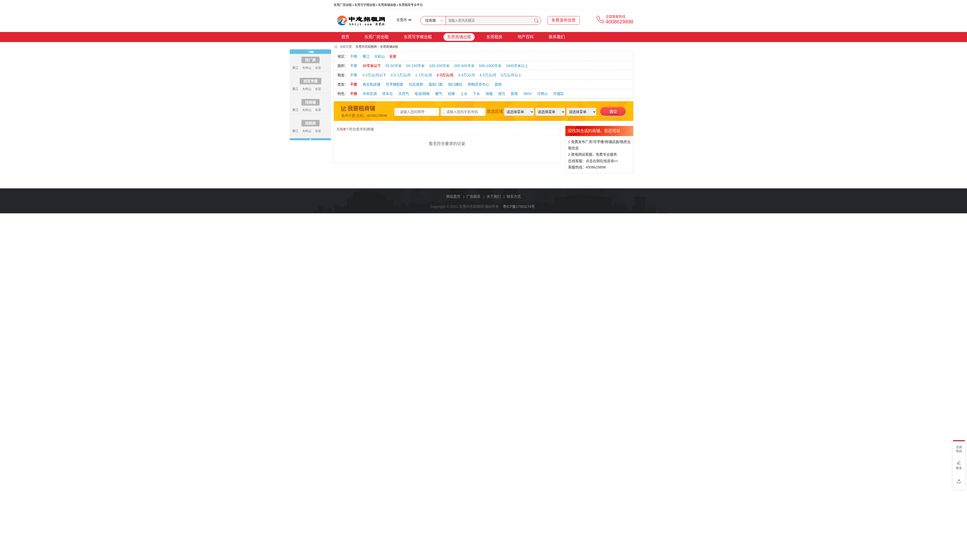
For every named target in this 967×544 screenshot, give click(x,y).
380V (527, 94)
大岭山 (379, 56)
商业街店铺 (371, 84)
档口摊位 (455, 84)
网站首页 (453, 196)
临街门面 (436, 84)
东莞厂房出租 (376, 37)
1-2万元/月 (423, 75)
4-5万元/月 (487, 75)
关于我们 (494, 196)
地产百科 (525, 37)
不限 (353, 56)
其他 (498, 84)
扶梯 (451, 94)
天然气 (403, 94)
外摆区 (558, 94)
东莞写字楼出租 (418, 37)
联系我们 (557, 37)
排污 (501, 94)
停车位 (387, 94)
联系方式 (514, 196)
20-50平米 (393, 66)
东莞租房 (494, 37)
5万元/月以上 (511, 75)
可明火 (542, 94)
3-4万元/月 (466, 75)
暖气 (438, 94)
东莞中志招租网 (366, 47)
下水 (476, 94)
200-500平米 (464, 66)
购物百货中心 (478, 84)
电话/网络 (422, 94)
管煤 (514, 94)
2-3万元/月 (445, 75)
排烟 (489, 94)
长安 (392, 56)
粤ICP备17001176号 (519, 207)
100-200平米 (439, 66)
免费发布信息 (563, 20)
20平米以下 (372, 66)
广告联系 (473, 196)
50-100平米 (415, 66)
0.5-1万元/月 (401, 75)
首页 (345, 37)
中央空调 (370, 94)
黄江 (366, 56)
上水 (463, 94)
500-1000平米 (490, 66)
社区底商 (416, 84)
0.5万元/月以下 (374, 75)
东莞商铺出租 (459, 37)
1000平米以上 (517, 66)
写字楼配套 (394, 84)
